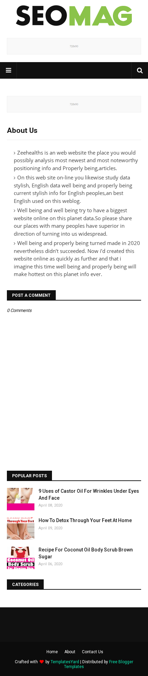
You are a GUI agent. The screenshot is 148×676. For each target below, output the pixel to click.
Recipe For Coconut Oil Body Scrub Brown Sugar (86, 553)
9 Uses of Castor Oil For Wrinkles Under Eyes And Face (89, 494)
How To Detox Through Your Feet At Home (85, 520)
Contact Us (92, 651)
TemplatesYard (65, 661)
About (69, 651)
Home (52, 651)
